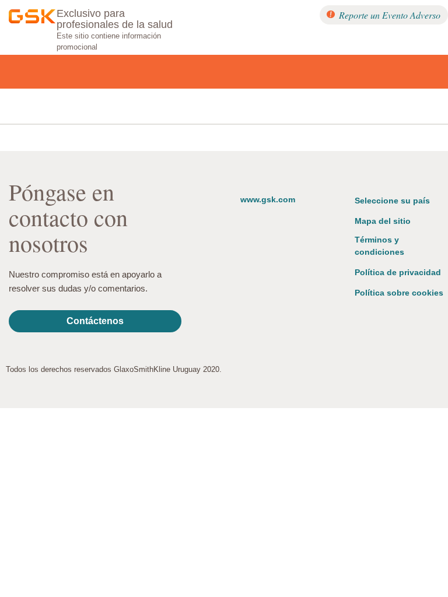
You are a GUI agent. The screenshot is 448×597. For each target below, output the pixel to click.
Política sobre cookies (399, 292)
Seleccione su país (392, 200)
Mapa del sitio (383, 221)
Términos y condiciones (379, 246)
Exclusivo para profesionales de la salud (115, 19)
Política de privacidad (398, 272)
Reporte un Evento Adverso (389, 15)
